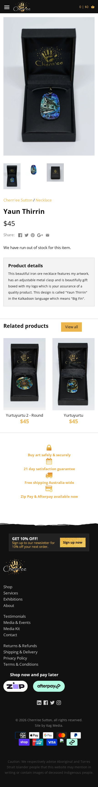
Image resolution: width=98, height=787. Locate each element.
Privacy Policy (15, 658)
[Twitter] (52, 702)
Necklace (44, 200)
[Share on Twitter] (26, 234)
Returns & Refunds (20, 645)
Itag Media (54, 725)
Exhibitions (13, 599)
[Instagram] (59, 702)
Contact (10, 634)
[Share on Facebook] (20, 234)
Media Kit (11, 628)
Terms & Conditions (20, 664)
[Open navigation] (6, 7)
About (8, 605)
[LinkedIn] (39, 702)
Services (10, 593)
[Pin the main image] (33, 234)
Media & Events (17, 622)
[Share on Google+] (40, 234)
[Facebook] (46, 702)
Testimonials (14, 616)
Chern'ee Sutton (17, 200)
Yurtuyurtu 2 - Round (24, 415)
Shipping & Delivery (20, 652)
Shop (7, 586)
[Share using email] (47, 234)
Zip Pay (27, 496)
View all (71, 326)
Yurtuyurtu (73, 415)
